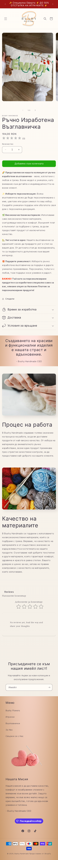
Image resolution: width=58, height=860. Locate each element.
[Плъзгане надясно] (35, 110)
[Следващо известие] (53, 4)
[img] (11, 138)
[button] (6, 19)
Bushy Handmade (21, 854)
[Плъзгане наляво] (23, 110)
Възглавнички (13, 723)
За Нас (9, 730)
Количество (7, 144)
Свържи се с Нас (15, 736)
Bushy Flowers (13, 710)
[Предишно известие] (5, 4)
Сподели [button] (9, 299)
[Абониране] (49, 687)
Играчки (10, 717)
